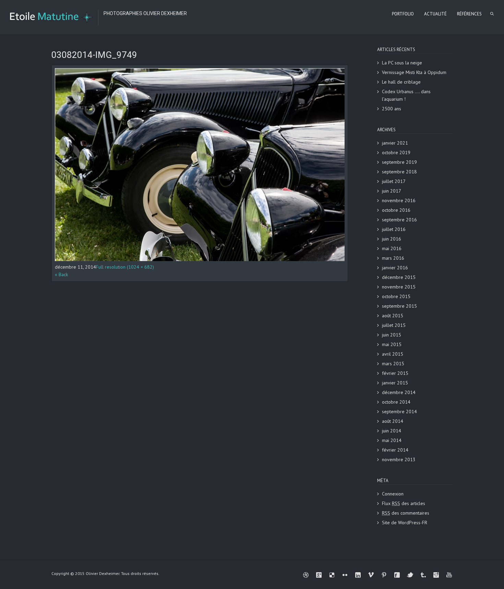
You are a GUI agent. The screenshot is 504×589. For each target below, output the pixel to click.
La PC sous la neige (402, 63)
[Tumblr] (423, 575)
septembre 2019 (399, 162)
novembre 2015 (399, 287)
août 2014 (392, 421)
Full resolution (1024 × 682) (125, 267)
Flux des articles (403, 503)
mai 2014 (391, 440)
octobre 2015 (396, 296)
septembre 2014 (399, 411)
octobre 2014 (396, 402)
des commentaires (405, 513)
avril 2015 (392, 354)
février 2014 (395, 450)
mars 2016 (393, 258)
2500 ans (391, 109)
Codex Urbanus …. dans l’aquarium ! (406, 95)
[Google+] (318, 575)
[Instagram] (436, 575)
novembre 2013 (399, 459)
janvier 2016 (395, 268)
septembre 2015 (399, 306)
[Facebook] (397, 575)
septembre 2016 (399, 220)
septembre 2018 (399, 172)
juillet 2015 (394, 325)
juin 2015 (391, 335)
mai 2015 (391, 344)
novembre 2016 (399, 200)
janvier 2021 (395, 143)
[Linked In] (358, 575)
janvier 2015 (395, 383)
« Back (61, 274)
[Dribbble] (305, 575)
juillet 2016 (394, 229)
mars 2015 (393, 363)
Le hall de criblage (401, 82)
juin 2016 (391, 239)
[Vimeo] (371, 575)
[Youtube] (449, 575)
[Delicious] (331, 575)
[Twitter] (410, 575)
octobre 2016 (396, 210)
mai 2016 (391, 248)
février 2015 (395, 373)
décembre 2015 (399, 277)
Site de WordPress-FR (404, 522)
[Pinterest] (384, 575)
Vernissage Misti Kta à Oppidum (414, 72)
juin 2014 (391, 431)
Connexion (393, 494)
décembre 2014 (399, 392)
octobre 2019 (396, 152)
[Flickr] (344, 575)
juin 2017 (391, 191)
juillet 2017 (394, 181)
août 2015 (392, 315)
